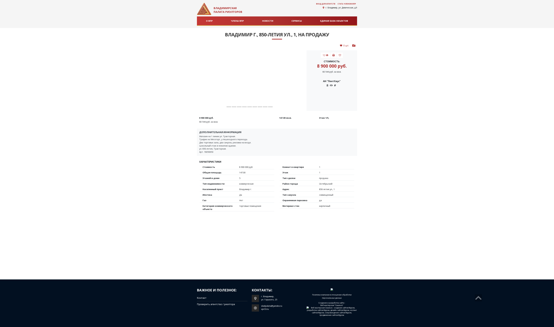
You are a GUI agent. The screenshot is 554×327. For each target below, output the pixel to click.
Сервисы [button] (296, 20)
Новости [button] (267, 20)
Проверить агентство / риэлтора (216, 304)
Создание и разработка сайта (331, 303)
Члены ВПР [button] (237, 20)
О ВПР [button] (209, 20)
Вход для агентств (325, 4)
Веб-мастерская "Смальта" (331, 305)
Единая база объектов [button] (334, 20)
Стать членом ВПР (347, 4)
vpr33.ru (265, 309)
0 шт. (345, 45)
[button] (205, 80)
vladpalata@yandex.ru (271, 306)
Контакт (201, 297)
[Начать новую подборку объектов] (354, 45)
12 (324, 55)
